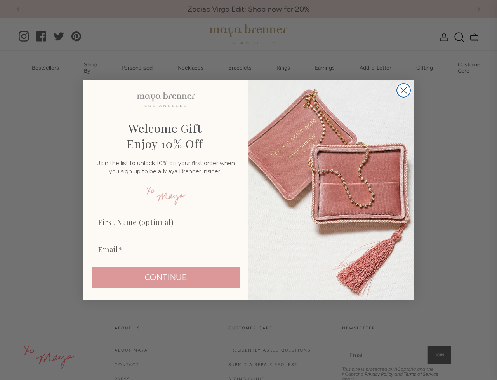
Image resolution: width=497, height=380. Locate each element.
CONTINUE (166, 277)
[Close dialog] (403, 90)
